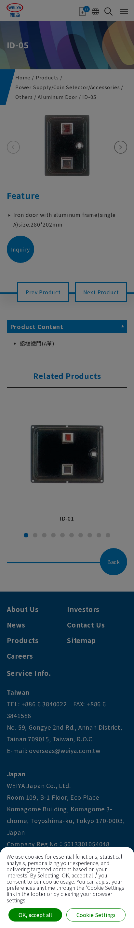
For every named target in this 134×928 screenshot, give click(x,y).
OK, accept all (35, 915)
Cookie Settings (95, 915)
